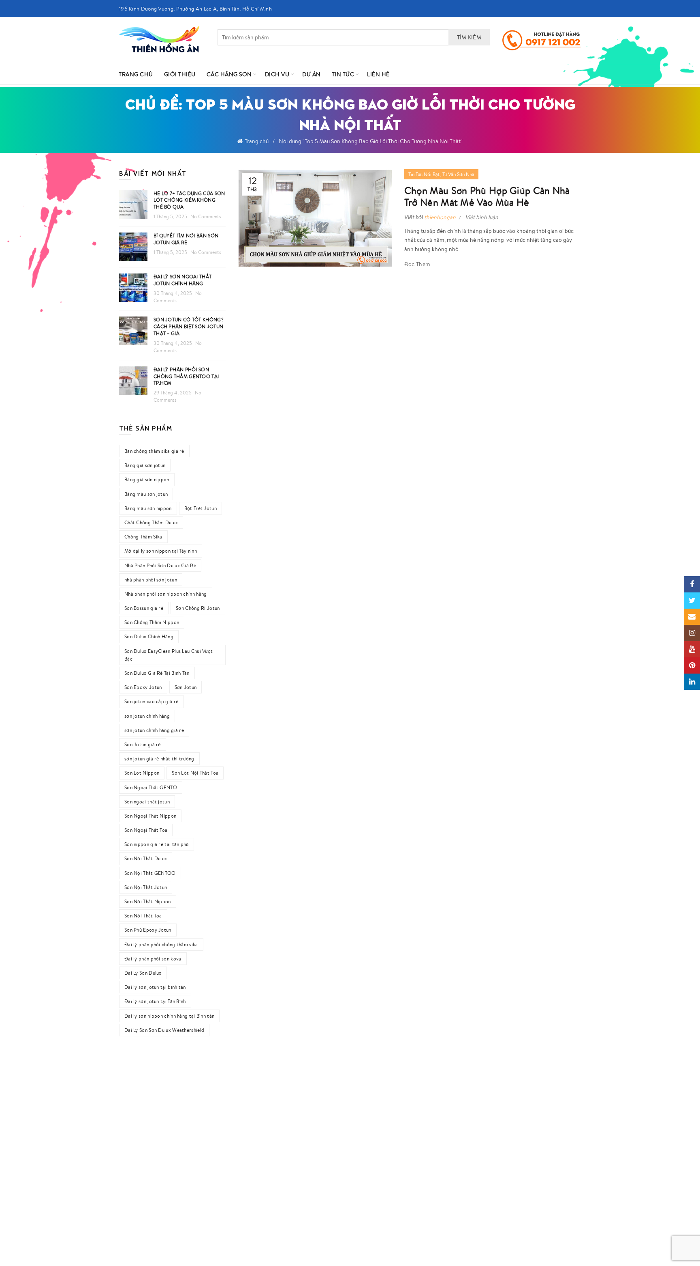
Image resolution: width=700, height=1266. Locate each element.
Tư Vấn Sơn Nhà (458, 174)
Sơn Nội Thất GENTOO (150, 873)
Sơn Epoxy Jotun (143, 687)
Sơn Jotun (186, 687)
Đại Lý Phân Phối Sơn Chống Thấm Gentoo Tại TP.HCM (186, 376)
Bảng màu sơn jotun (146, 494)
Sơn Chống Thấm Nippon (151, 622)
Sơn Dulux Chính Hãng (148, 636)
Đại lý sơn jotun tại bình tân (155, 987)
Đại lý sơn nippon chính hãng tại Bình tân (169, 1016)
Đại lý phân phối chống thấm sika (161, 944)
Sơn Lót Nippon (141, 773)
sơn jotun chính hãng (147, 716)
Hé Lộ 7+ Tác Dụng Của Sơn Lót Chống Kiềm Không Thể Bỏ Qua (189, 200)
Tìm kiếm (469, 37)
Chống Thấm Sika (143, 537)
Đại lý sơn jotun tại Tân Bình (155, 1001)
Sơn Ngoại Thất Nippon (150, 816)
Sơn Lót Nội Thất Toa (195, 773)
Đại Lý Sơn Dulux (143, 973)
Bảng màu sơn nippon (148, 508)
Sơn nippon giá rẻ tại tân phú (156, 844)
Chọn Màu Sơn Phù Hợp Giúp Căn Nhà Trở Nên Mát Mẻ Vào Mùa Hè (487, 196)
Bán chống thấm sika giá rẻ (154, 451)
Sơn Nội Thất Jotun (145, 887)
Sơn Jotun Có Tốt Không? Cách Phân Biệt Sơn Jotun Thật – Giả (189, 326)
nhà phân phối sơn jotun (150, 580)
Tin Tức (343, 74)
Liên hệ (378, 74)
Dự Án (311, 74)
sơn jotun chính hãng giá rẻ (154, 730)
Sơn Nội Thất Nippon (147, 901)
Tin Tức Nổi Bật (424, 174)
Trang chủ (257, 141)
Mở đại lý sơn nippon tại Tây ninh (160, 551)
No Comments (205, 216)
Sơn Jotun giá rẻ (142, 744)
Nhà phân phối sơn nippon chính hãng (165, 594)
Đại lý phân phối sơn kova (152, 959)
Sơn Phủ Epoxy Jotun (147, 930)
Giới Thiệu (180, 74)
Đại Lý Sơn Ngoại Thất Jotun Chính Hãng (182, 279)
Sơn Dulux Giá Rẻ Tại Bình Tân (157, 673)
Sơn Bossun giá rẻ (143, 608)
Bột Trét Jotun (200, 508)
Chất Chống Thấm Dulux (151, 522)
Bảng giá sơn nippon (146, 479)
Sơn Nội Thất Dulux (145, 858)
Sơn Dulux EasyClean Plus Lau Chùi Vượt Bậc (168, 655)
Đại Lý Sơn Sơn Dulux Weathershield (164, 1030)
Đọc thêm (417, 264)
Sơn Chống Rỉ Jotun (198, 608)
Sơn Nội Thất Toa (143, 916)
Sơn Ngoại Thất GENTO (150, 787)
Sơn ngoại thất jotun (147, 802)
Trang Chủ (136, 74)
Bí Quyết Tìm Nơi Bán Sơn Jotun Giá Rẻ (186, 239)
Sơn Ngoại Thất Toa (145, 830)
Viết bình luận (481, 217)
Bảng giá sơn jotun (144, 465)
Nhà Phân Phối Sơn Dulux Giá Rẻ (160, 565)
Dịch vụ (277, 74)
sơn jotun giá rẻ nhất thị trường (159, 759)
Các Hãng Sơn (229, 74)
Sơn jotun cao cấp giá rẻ (151, 701)
